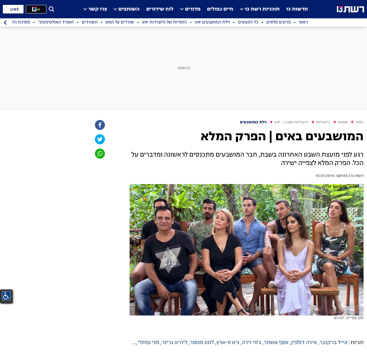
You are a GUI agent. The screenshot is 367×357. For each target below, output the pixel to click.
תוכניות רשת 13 (262, 9)
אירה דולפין (304, 342)
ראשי (359, 122)
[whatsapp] (99, 154)
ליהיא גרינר (174, 342)
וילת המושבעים (253, 122)
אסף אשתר (276, 342)
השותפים (129, 9)
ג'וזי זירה (251, 342)
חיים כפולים (220, 9)
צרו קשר (97, 9)
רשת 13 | (356, 175)
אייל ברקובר (333, 342)
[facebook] (99, 125)
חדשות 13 (297, 9)
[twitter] (99, 139)
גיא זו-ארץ (227, 342)
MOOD (343, 122)
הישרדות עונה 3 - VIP (291, 122)
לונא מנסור (202, 342)
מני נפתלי (148, 342)
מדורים (192, 9)
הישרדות (323, 122)
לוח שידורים (159, 9)
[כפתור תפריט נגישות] (6, 295)
